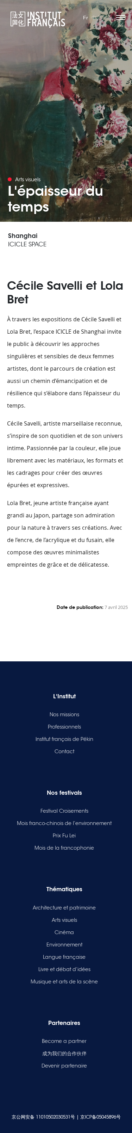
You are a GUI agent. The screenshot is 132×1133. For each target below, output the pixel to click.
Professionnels (64, 727)
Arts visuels (64, 920)
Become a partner (64, 1041)
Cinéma (64, 932)
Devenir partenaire (64, 1066)
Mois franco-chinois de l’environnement (64, 823)
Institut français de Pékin (64, 739)
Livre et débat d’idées (64, 969)
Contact (64, 751)
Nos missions (64, 714)
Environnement (64, 945)
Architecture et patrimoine (64, 908)
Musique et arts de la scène (64, 981)
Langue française (64, 957)
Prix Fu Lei (64, 835)
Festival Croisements (64, 811)
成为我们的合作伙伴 (64, 1053)
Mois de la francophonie (64, 848)
